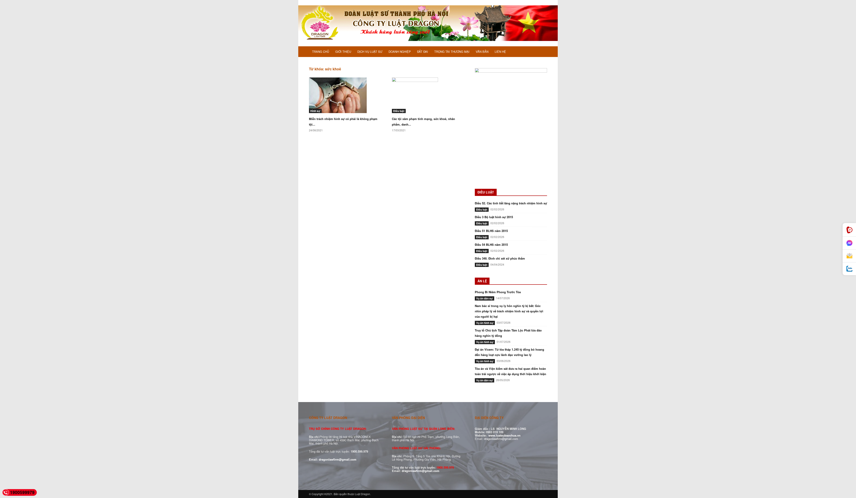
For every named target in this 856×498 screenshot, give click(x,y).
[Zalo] (849, 268)
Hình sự (315, 111)
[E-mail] (849, 256)
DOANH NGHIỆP (400, 51)
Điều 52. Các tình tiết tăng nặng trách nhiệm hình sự (511, 203)
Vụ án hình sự (485, 323)
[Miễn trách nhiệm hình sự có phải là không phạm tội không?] (345, 95)
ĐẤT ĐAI (422, 51)
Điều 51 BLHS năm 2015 (491, 231)
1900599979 (22, 492)
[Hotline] (849, 230)
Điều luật (398, 111)
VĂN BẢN (482, 51)
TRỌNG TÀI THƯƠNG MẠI (451, 51)
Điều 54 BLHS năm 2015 (491, 244)
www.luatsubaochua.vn (504, 435)
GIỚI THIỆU (343, 51)
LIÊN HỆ (500, 51)
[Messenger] (849, 243)
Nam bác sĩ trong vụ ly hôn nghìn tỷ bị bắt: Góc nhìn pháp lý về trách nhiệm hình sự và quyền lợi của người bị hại (509, 311)
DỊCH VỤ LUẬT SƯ (369, 51)
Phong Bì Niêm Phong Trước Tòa (498, 292)
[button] (541, 52)
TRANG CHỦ (320, 51)
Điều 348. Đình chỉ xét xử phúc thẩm (500, 258)
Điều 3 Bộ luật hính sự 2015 (494, 217)
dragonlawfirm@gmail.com (337, 459)
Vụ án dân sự (484, 298)
